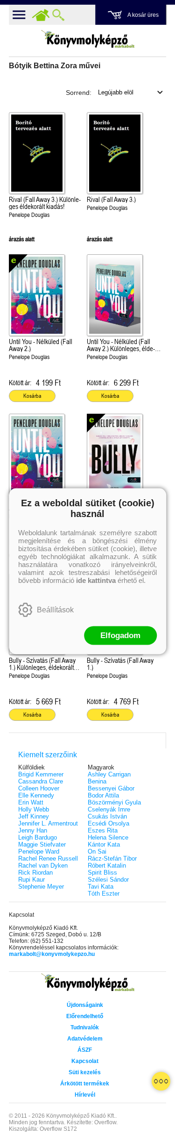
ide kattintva (96, 580)
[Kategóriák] (161, 1081)
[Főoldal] (40, 15)
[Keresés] (58, 15)
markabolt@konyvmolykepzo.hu (52, 954)
